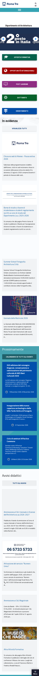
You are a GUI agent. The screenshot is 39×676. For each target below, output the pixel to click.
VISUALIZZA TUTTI (19, 128)
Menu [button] (35, 674)
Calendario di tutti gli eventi (19, 356)
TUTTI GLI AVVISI (19, 483)
